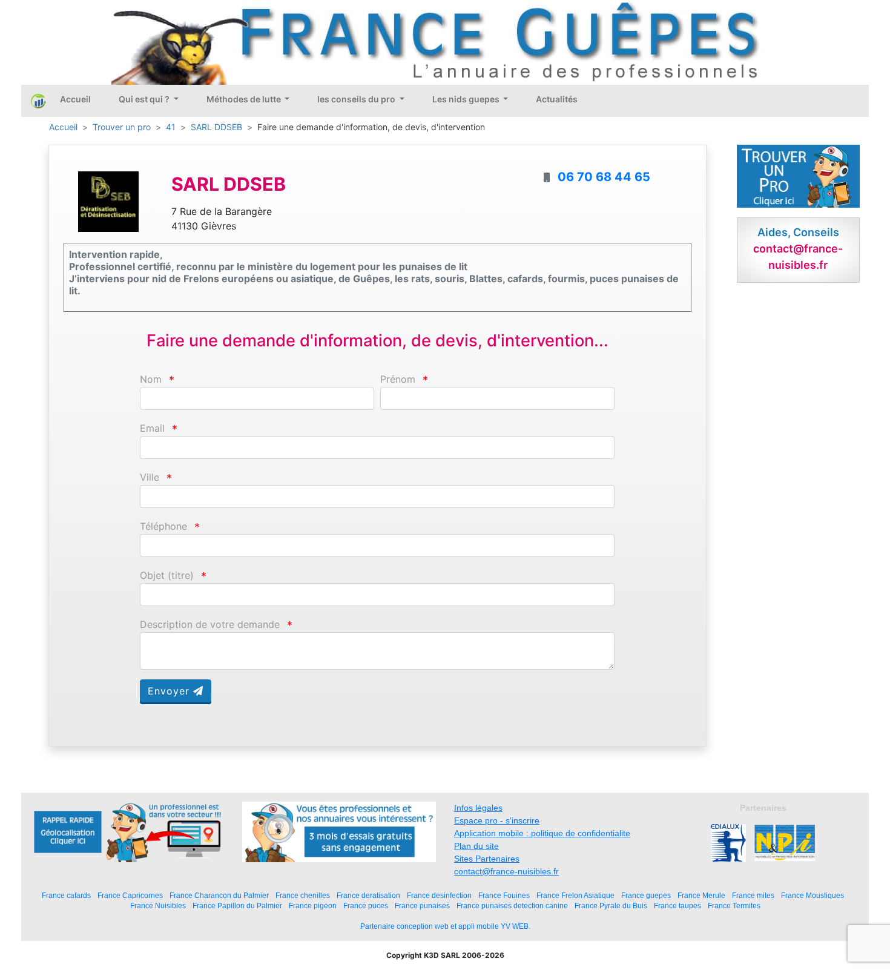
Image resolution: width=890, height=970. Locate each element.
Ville (149, 477)
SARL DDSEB (216, 127)
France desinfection (439, 895)
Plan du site (476, 846)
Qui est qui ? (145, 99)
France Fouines (504, 895)
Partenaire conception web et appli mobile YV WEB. (445, 926)
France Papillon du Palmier (237, 905)
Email (152, 428)
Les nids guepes (466, 99)
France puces (365, 905)
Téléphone (163, 526)
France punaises (422, 905)
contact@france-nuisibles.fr (506, 871)
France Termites (734, 905)
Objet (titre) (167, 575)
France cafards (66, 895)
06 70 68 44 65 (604, 177)
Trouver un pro (122, 127)
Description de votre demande (210, 624)
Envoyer (170, 691)
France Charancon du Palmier (219, 895)
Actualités (557, 99)
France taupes (677, 905)
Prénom (397, 379)
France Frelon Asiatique (575, 895)
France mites (753, 895)
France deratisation (368, 895)
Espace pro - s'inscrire (496, 820)
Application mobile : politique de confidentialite (542, 833)
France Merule (701, 895)
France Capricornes (130, 895)
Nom (151, 379)
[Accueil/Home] (38, 100)
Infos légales (478, 808)
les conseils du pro (357, 99)
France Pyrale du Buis (611, 905)
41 (171, 127)
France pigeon (313, 905)
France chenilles (302, 895)
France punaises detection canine (512, 905)
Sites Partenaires (486, 858)
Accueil (75, 99)
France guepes (646, 895)
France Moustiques (812, 895)
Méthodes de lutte (244, 99)
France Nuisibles (158, 905)
